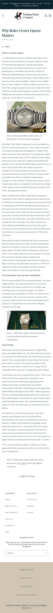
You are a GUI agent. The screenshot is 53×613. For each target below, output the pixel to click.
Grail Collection (11, 512)
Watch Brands (11, 506)
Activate (30, 512)
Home (7, 499)
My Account (32, 499)
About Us (9, 519)
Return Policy (26, 578)
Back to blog (28, 476)
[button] (3, 15)
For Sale (22, 463)
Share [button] (7, 47)
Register (30, 506)
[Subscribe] (45, 553)
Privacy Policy (26, 586)
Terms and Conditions (26, 595)
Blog (7, 532)
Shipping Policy (26, 569)
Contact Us (10, 525)
